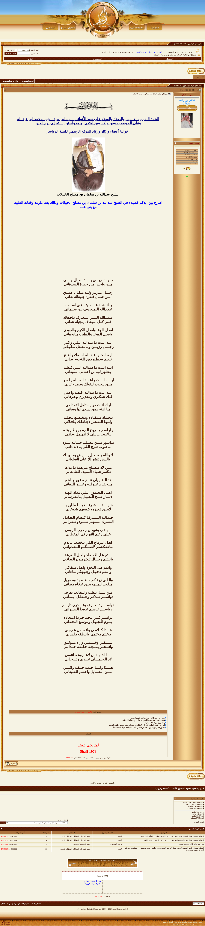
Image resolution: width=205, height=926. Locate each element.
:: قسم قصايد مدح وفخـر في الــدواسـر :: (116, 52)
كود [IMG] (200, 816)
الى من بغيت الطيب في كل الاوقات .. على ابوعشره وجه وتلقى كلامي (137, 725)
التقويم (30, 59)
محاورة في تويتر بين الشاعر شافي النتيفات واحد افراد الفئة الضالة (138, 727)
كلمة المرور (35, 53)
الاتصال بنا (37, 903)
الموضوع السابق (108, 783)
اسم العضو (35, 50)
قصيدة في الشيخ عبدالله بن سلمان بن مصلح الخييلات (143, 720)
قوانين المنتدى (199, 822)
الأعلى (3, 903)
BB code (199, 812)
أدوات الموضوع (27, 81)
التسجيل (169, 59)
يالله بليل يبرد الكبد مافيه (155, 722)
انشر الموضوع (199, 77)
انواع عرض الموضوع (10, 81)
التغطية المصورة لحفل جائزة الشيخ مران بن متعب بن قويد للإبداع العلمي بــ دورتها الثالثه (174, 840)
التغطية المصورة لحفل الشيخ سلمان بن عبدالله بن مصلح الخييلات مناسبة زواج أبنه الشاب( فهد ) (171, 836)
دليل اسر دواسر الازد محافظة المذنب (191, 844)
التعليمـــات (97, 59)
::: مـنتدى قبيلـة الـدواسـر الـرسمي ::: (180, 52)
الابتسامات (200, 814)
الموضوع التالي (96, 783)
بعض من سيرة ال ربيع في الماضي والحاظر (147, 718)
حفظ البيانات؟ (9, 51)
